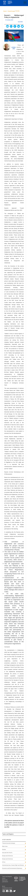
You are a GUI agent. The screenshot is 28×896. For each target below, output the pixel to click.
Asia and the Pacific (7, 853)
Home (4, 11)
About (3, 886)
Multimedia (4, 880)
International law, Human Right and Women (13, 865)
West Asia (4, 846)
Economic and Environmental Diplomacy (12, 868)
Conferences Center (7, 888)
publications (5, 882)
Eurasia (4, 849)
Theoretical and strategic (8, 843)
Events (3, 878)
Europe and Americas (7, 856)
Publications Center (7, 890)
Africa (3, 862)
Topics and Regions (7, 834)
